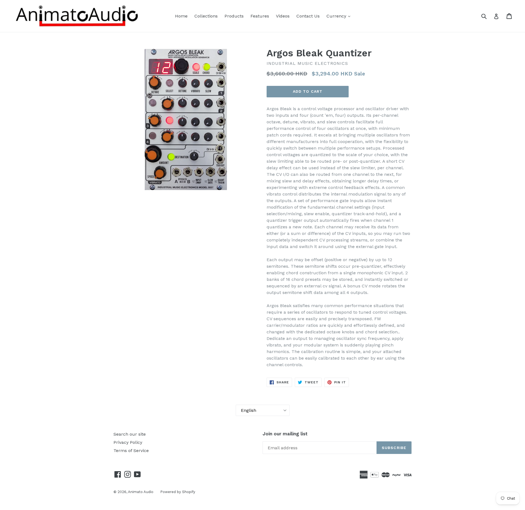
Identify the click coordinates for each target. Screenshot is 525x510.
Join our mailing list (285, 433)
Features (259, 16)
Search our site (129, 434)
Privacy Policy (127, 442)
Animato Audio (140, 492)
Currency (337, 16)
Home (181, 16)
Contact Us (308, 16)
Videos (283, 16)
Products (234, 16)
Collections (206, 16)
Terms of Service (131, 450)
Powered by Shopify (177, 492)
